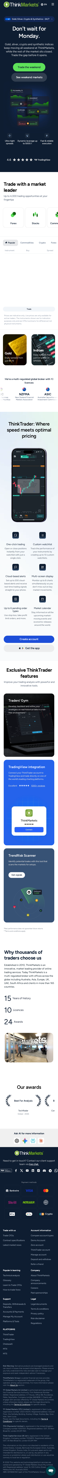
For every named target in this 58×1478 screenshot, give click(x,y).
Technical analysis (11, 1275)
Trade (29, 309)
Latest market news (12, 1245)
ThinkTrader (8, 1334)
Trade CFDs (8, 1235)
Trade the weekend (29, 67)
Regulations (36, 1323)
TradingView (9, 1339)
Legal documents (39, 1304)
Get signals (16, 875)
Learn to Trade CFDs (12, 1285)
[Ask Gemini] (25, 1141)
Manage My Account (12, 1316)
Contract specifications (14, 1240)
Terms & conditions (40, 1309)
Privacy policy (37, 1313)
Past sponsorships (39, 1293)
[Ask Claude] (41, 1141)
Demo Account (38, 1240)
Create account (29, 639)
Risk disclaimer (38, 1318)
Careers (34, 1288)
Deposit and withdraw (41, 1259)
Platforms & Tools (11, 1321)
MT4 (5, 1349)
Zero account (37, 1245)
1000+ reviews (38, 785)
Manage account (38, 1254)
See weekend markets (29, 77)
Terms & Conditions (22, 1404)
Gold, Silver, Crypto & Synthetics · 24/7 (27, 19)
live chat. (34, 1164)
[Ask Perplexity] (33, 1141)
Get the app (32, 648)
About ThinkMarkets (40, 1275)
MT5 (5, 1353)
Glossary (7, 1280)
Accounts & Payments (13, 1311)
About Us (14, 1385)
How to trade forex (12, 1290)
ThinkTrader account (40, 1250)
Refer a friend (37, 1264)
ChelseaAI (8, 1344)
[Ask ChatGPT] (17, 1141)
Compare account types (42, 1235)
